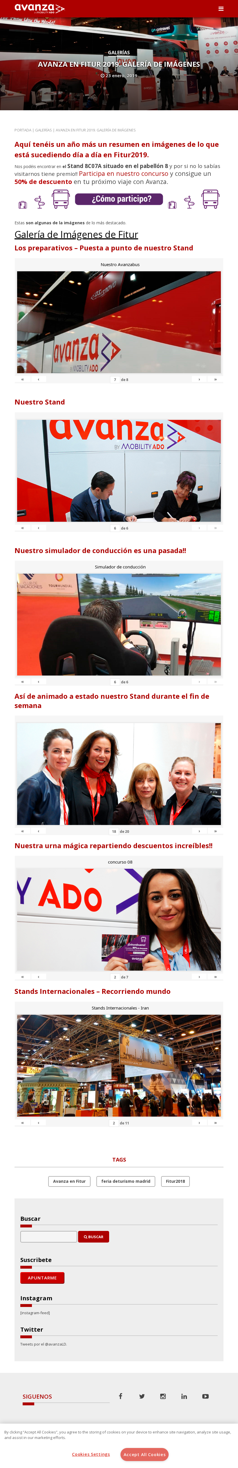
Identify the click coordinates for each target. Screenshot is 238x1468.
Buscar (95, 1236)
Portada (23, 130)
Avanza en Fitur (69, 1181)
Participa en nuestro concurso (123, 173)
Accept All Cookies (145, 1454)
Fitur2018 (175, 1181)
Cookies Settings (91, 1454)
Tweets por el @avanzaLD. (43, 1344)
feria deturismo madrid (125, 1181)
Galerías (119, 52)
